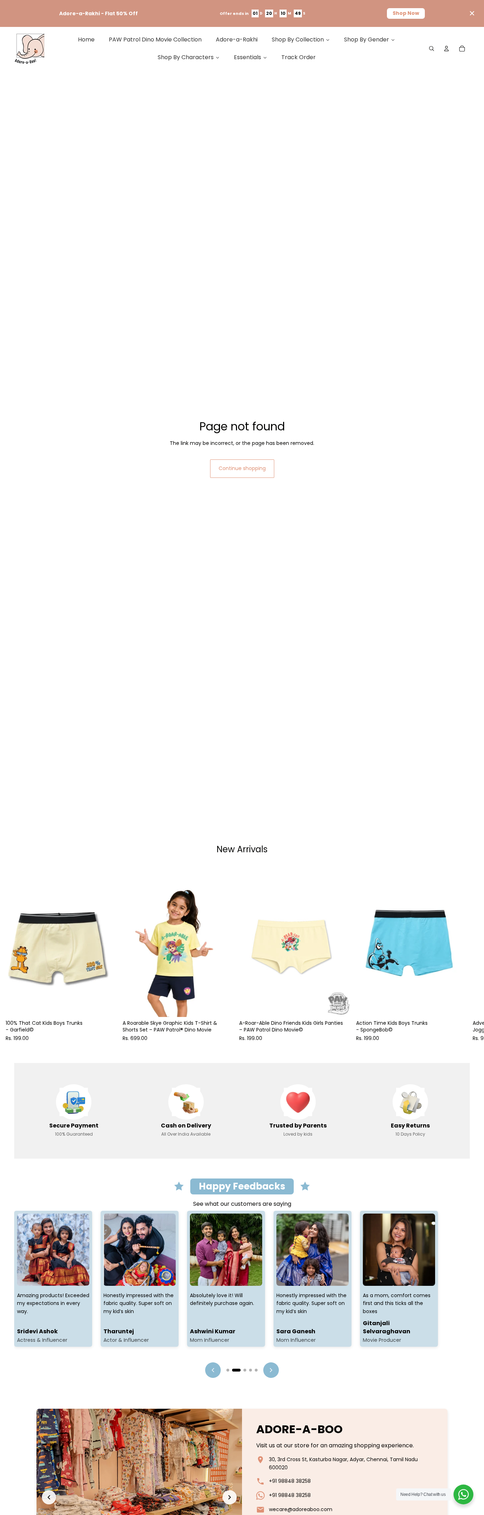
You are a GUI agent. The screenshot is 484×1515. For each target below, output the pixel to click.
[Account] (446, 48)
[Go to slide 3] (244, 1370)
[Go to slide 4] (250, 1370)
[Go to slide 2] (236, 1370)
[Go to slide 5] (256, 1370)
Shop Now (406, 13)
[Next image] (230, 1497)
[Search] (431, 48)
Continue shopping (242, 468)
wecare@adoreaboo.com (300, 1509)
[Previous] (213, 1370)
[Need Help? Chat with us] (463, 1494)
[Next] (271, 1370)
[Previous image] (49, 1497)
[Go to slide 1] (227, 1370)
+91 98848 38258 (290, 1481)
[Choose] (106, 1006)
